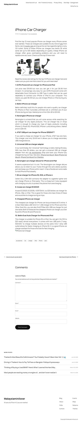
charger (30, 240)
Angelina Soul (23, 34)
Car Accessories (33, 34)
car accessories (35, 152)
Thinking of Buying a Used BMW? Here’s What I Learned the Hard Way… (30, 367)
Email (17, 311)
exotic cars (29, 46)
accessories (19, 240)
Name (17, 303)
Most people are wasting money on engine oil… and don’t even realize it (30, 372)
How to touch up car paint (14, 257)
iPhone (40, 240)
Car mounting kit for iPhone (67, 257)
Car (25, 240)
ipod (46, 240)
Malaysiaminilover (11, 4)
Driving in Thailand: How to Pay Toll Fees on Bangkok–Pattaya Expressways (31, 362)
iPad (36, 240)
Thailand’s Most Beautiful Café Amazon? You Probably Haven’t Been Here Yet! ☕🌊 (35, 357)
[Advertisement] (41, 12)
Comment (18, 282)
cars (61, 44)
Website (17, 318)
